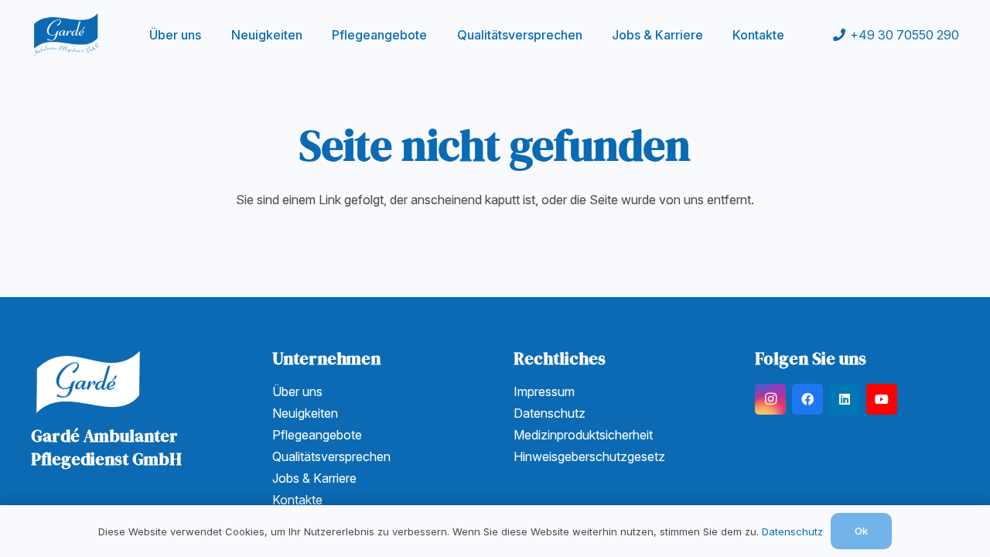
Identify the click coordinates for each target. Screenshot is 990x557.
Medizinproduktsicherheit (583, 435)
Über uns (297, 391)
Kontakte (297, 499)
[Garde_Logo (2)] (66, 35)
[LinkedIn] (844, 399)
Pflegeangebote (317, 435)
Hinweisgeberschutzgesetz (589, 456)
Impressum (544, 391)
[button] (314, 34)
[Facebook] (807, 399)
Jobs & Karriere (314, 478)
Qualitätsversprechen (331, 456)
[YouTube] (881, 399)
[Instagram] (770, 399)
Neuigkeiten (305, 413)
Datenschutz (549, 413)
